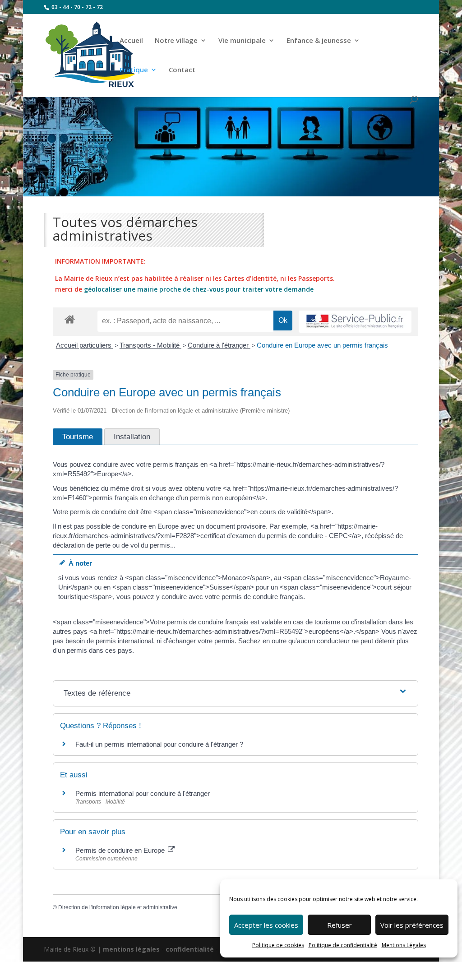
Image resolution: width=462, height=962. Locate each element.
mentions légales (131, 949)
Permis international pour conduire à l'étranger (142, 793)
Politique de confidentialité (343, 945)
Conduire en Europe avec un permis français (322, 345)
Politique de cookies (278, 945)
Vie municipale (242, 41)
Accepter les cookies (266, 924)
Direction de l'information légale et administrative (117, 907)
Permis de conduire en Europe (120, 850)
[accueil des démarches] (70, 319)
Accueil (131, 41)
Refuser (339, 924)
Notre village (176, 41)
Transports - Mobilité (150, 345)
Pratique (134, 70)
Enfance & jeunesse (318, 41)
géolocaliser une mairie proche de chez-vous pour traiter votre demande (199, 289)
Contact (182, 70)
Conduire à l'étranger (219, 345)
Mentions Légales (404, 945)
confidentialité (190, 949)
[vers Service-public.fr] (355, 322)
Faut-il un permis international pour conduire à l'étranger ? (159, 744)
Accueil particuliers (84, 345)
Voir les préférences (412, 924)
